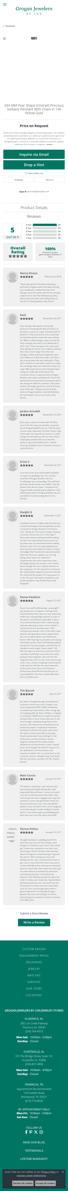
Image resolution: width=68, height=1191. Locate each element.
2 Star (29, 234)
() (59, 224)
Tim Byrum (27, 690)
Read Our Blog (34, 1142)
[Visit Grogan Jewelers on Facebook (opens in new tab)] (26, 1132)
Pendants (10, 26)
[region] (34, 67)
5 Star (29, 224)
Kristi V (24, 462)
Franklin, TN (34, 1084)
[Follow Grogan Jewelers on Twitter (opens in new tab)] (36, 1132)
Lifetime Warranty (34, 1159)
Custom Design (34, 949)
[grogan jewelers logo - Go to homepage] (34, 11)
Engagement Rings (34, 955)
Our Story (34, 988)
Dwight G (26, 512)
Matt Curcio (27, 775)
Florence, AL (34, 1019)
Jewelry (34, 968)
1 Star (29, 238)
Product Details (34, 207)
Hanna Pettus (29, 829)
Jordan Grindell (30, 411)
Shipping (19, 179)
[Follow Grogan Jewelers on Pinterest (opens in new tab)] (30, 1132)
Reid (23, 315)
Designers (34, 962)
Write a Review (34, 922)
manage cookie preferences (31, 1175)
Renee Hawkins (30, 597)
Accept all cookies (45, 1183)
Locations (34, 995)
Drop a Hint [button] (34, 164)
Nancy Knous (28, 273)
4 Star (29, 228)
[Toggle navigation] (5, 4)
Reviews (34, 216)
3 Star (29, 231)
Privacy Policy (48, 1172)
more (49, 144)
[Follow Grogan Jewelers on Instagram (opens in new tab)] (41, 1132)
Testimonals (34, 1150)
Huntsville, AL (34, 1052)
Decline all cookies (23, 1183)
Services (33, 982)
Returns (50, 179)
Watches (34, 975)
